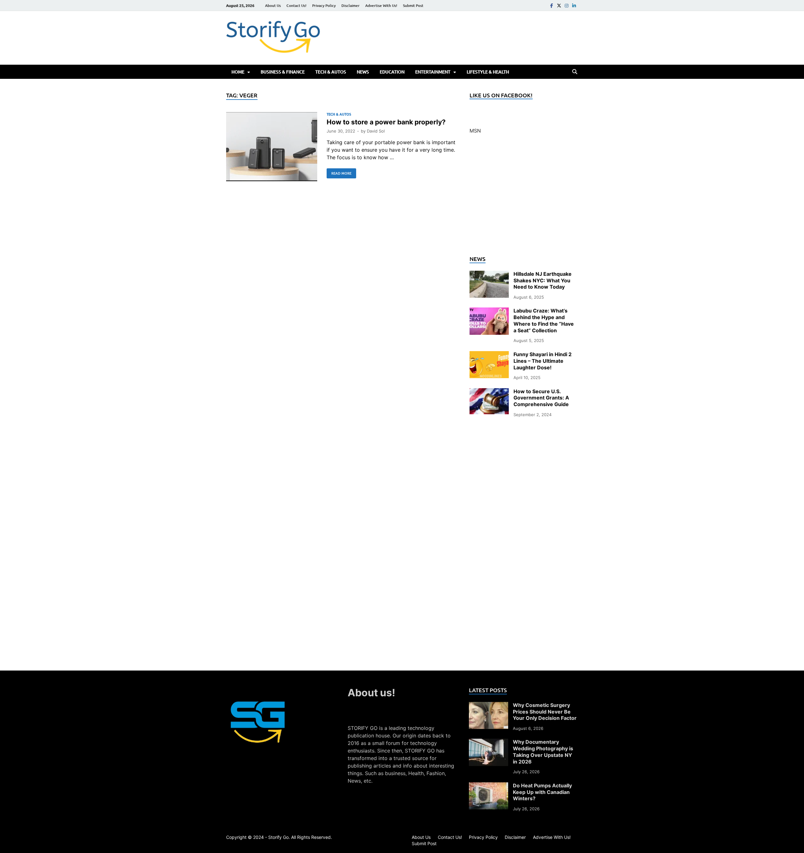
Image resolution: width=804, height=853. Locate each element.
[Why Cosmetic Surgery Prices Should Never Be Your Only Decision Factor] (488, 706)
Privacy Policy (324, 5)
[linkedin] (574, 5)
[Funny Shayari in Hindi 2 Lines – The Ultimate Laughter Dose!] (489, 355)
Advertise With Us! (381, 5)
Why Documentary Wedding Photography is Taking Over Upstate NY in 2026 (543, 751)
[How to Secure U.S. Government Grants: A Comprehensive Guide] (489, 392)
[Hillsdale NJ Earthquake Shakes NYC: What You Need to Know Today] (489, 274)
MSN (475, 131)
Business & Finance (283, 72)
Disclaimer (350, 5)
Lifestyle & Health (488, 72)
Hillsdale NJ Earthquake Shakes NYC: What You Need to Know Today (542, 280)
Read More (339, 172)
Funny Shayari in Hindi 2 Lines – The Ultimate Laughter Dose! (542, 361)
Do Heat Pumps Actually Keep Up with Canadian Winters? (542, 792)
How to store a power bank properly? (386, 122)
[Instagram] (566, 5)
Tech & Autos (330, 72)
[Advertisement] (524, 198)
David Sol (376, 130)
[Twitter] (559, 5)
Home (237, 72)
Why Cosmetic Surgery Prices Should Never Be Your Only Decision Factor (545, 711)
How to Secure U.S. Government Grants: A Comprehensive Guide (541, 398)
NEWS (363, 72)
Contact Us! (296, 5)
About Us (273, 5)
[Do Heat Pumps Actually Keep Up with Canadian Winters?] (488, 786)
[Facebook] (551, 5)
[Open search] (574, 72)
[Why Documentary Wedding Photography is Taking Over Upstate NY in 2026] (488, 742)
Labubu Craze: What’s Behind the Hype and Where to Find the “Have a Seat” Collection (543, 320)
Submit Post (413, 5)
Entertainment (432, 72)
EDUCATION (392, 72)
